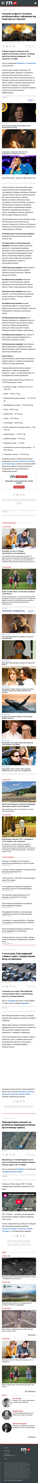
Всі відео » (32, 1335)
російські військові (19, 500)
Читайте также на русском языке (30, 46)
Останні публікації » (9, 523)
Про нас (6, 1447)
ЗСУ (4, 500)
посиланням (31, 63)
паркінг (30, 1106)
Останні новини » (8, 857)
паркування (12, 1106)
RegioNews (20, 63)
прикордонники (17, 1241)
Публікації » (6, 1339)
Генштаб (8, 500)
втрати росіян (25, 1244)
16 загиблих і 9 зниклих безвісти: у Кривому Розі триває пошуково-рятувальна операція (18, 921)
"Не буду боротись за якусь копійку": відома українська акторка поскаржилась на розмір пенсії (18, 939)
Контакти (7, 1451)
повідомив (12, 1001)
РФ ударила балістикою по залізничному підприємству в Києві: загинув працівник (17, 913)
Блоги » (5, 1395)
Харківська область (14, 1244)
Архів (5, 1458)
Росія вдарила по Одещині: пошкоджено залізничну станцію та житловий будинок (17, 888)
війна (27, 500)
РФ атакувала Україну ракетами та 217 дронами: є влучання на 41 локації (16, 896)
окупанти (27, 1241)
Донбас (18, 503)
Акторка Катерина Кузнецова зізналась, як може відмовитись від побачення (17, 930)
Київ (6, 1106)
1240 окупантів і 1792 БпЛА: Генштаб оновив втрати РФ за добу (18, 879)
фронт (33, 500)
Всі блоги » (32, 1437)
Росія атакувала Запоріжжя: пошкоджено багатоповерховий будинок (17, 905)
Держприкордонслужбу (13, 1172)
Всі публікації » (30, 1391)
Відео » (4, 1252)
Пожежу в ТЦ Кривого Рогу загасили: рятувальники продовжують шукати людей (18, 862)
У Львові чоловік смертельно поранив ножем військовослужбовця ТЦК (19, 871)
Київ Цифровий (22, 1106)
